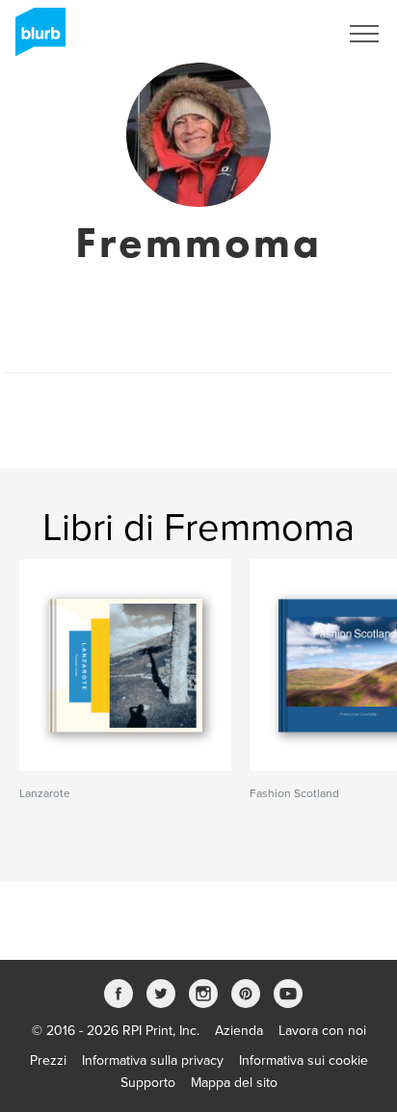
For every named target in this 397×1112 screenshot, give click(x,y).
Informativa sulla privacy (153, 1060)
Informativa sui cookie (303, 1060)
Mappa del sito (234, 1082)
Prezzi (48, 1060)
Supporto (147, 1082)
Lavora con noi (322, 1030)
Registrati (284, 33)
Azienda (239, 1030)
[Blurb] (35, 38)
